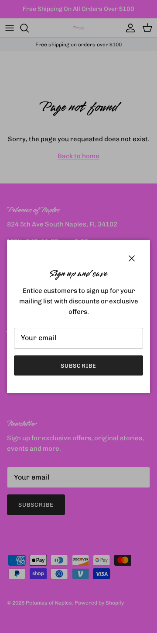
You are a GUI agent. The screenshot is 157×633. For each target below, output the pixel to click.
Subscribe (78, 365)
